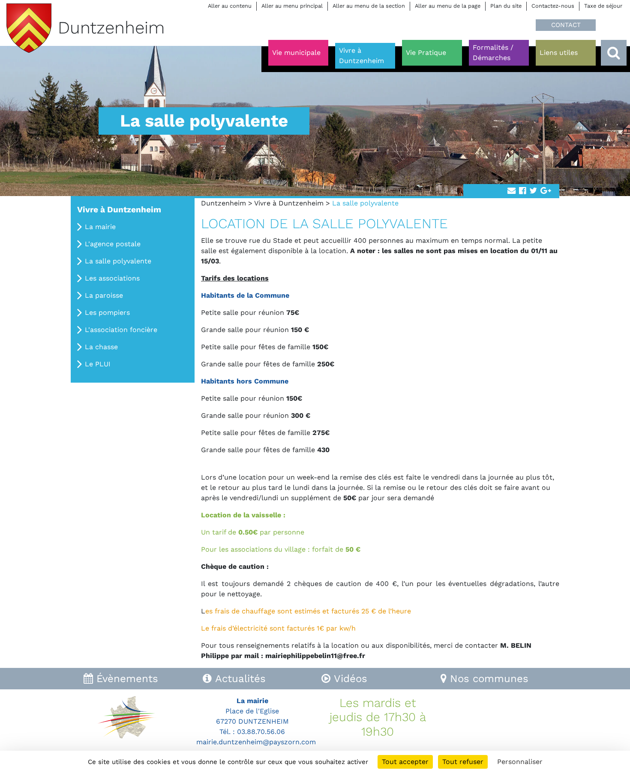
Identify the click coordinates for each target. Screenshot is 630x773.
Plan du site (506, 6)
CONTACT (566, 25)
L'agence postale (113, 244)
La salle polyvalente (118, 261)
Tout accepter (405, 762)
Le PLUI (98, 364)
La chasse (101, 347)
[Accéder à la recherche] (614, 53)
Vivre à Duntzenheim (289, 203)
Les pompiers (107, 312)
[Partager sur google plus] (545, 191)
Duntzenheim (223, 203)
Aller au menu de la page (447, 6)
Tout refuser (462, 762)
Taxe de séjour (603, 6)
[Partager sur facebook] (522, 191)
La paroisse (104, 295)
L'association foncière (121, 330)
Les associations (112, 278)
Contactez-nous (552, 6)
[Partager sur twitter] (533, 191)
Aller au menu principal (292, 6)
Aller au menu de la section (369, 6)
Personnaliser (520, 762)
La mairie (100, 227)
